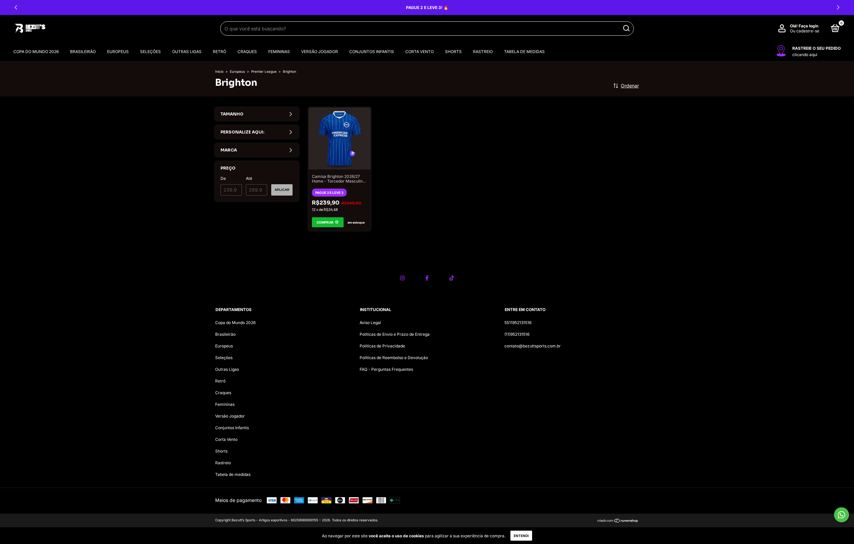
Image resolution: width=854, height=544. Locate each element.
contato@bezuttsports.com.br (532, 345)
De (223, 178)
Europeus (118, 51)
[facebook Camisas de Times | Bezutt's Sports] (427, 278)
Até (249, 178)
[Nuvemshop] (618, 521)
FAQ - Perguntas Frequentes (386, 369)
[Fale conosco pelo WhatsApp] (841, 514)
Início (219, 71)
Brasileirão (83, 51)
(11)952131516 (516, 334)
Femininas (279, 51)
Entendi (521, 536)
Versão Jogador (319, 51)
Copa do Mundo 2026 (36, 51)
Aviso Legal (370, 322)
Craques (247, 51)
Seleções (150, 51)
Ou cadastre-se (804, 30)
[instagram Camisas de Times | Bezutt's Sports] (402, 278)
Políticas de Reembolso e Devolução (394, 357)
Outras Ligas (186, 51)
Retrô (219, 51)
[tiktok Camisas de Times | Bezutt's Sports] (451, 278)
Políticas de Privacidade (382, 345)
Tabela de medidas (524, 51)
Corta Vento (419, 51)
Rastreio (483, 51)
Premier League (264, 71)
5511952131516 (517, 322)
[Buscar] (625, 28)
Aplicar (282, 190)
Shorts (453, 51)
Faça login (808, 25)
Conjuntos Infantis (371, 51)
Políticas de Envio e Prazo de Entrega (395, 334)
